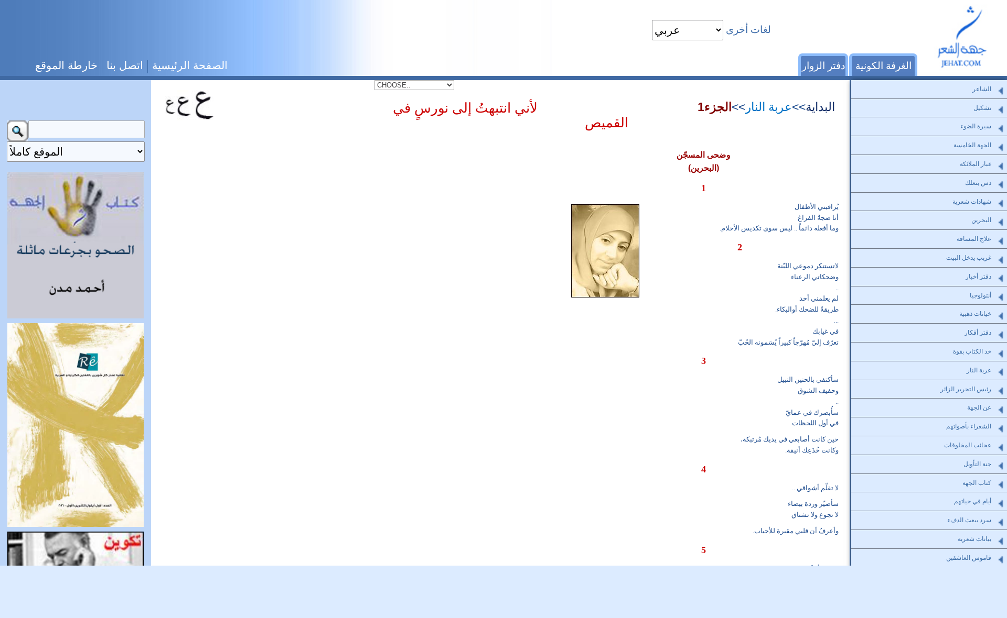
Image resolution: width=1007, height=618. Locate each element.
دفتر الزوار (823, 65)
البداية (820, 107)
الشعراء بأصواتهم (968, 426)
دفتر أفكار (978, 332)
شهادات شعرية (971, 201)
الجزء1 (715, 107)
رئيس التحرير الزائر (965, 389)
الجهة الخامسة (972, 145)
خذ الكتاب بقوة (972, 351)
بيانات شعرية (974, 539)
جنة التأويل (977, 464)
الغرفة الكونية (883, 65)
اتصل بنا (124, 65)
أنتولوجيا (980, 295)
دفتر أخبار (978, 276)
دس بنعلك (978, 182)
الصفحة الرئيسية (190, 65)
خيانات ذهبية (975, 313)
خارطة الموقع (66, 65)
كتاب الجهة (976, 483)
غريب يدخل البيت (968, 257)
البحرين (981, 220)
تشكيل (982, 108)
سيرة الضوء (975, 126)
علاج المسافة (974, 238)
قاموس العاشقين (968, 557)
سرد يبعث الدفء (969, 520)
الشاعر (981, 89)
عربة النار (768, 107)
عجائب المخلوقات (967, 445)
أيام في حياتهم (972, 501)
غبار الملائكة (975, 164)
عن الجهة (979, 407)
